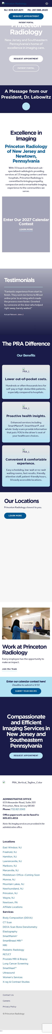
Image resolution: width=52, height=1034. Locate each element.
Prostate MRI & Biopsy (15, 958)
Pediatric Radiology (13, 949)
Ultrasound (9, 972)
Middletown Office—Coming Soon (21, 874)
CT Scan (7, 922)
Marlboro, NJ (10, 865)
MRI (5, 945)
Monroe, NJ (9, 879)
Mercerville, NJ (11, 870)
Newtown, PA (10, 902)
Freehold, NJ (10, 852)
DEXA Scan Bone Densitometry (20, 926)
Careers (6, 1000)
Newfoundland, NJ (13, 888)
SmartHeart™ (10, 968)
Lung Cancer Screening (15, 963)
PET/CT (7, 954)
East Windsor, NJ (12, 847)
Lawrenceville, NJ (12, 861)
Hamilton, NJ (10, 856)
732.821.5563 (18, 809)
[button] (13, 10)
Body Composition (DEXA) (18, 917)
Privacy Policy (9, 1006)
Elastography (10, 931)
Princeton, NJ (10, 893)
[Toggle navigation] (46, 4)
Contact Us (8, 995)
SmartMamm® (10, 936)
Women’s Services (12, 977)
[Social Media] (4, 834)
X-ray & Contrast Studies (16, 981)
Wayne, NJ (9, 897)
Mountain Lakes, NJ (13, 884)
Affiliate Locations (12, 906)
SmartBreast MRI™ (13, 940)
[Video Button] (26, 106)
